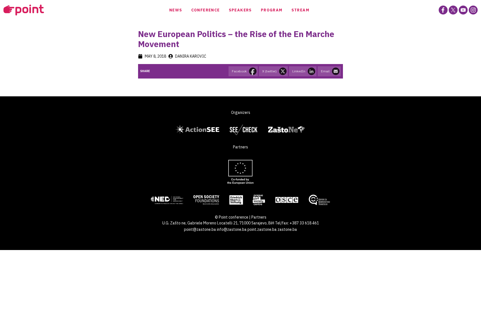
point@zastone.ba (200, 229)
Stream (300, 10)
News (175, 10)
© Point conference (231, 217)
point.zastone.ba (262, 229)
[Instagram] (473, 10)
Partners (258, 217)
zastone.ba (287, 229)
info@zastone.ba (232, 229)
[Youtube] (463, 10)
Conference (205, 10)
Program (272, 10)
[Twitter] (453, 10)
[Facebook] (443, 10)
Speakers (240, 10)
